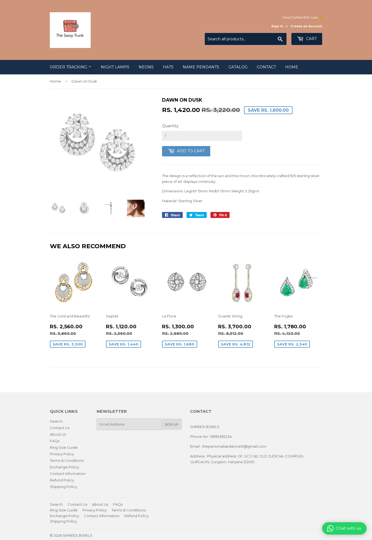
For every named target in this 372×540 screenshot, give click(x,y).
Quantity (170, 125)
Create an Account (306, 26)
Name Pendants (201, 67)
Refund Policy (62, 480)
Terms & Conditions (67, 460)
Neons (146, 67)
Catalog (238, 67)
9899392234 (221, 436)
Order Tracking (69, 67)
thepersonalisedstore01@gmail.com (234, 446)
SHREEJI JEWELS (77, 535)
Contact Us (59, 428)
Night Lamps (115, 67)
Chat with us (348, 528)
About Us (58, 434)
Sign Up (171, 424)
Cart (311, 38)
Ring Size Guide (64, 447)
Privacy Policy (62, 454)
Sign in (277, 26)
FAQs (54, 441)
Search (56, 421)
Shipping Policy (63, 486)
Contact (266, 67)
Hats (168, 67)
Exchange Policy (64, 467)
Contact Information (68, 473)
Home (291, 67)
